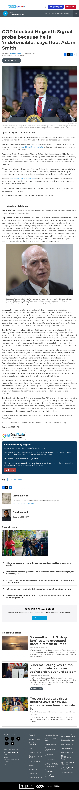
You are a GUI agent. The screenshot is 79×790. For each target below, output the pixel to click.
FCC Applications (66, 748)
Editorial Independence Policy (66, 757)
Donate (71, 7)
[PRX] (40, 786)
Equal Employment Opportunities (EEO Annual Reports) (51, 765)
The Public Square (67, 772)
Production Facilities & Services (67, 763)
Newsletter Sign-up (51, 735)
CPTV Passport (50, 759)
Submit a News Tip (35, 777)
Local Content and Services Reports (67, 768)
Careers (31, 765)
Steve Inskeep (16, 53)
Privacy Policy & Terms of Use (50, 775)
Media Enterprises (35, 761)
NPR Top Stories (15, 480)
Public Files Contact (9, 763)
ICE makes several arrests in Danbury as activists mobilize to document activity (38, 564)
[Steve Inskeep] (6, 498)
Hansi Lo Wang (35, 675)
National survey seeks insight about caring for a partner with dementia (38, 589)
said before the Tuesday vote (22, 179)
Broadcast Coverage (67, 740)
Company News (34, 739)
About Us (32, 735)
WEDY (6, 757)
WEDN (10, 756)
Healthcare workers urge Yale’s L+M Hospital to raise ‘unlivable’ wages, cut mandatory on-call (40, 573)
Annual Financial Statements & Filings (68, 735)
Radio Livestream (51, 744)
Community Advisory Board (36, 756)
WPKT (17, 759)
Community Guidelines (49, 755)
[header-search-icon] (45, 7)
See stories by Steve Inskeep (23, 503)
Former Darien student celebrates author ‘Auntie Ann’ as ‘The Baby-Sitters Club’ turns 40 (40, 581)
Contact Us (33, 769)
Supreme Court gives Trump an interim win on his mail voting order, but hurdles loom (53, 668)
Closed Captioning (67, 744)
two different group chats (32, 147)
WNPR (13, 759)
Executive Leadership (33, 743)
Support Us (33, 773)
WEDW (15, 756)
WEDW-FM (7, 759)
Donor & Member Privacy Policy (51, 770)
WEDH (6, 756)
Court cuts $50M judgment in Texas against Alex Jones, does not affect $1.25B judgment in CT (38, 597)
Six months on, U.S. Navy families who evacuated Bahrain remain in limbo (48, 641)
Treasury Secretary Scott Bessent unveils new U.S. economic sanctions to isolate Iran (52, 703)
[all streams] (76, 13)
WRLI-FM (6, 761)
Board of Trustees (35, 752)
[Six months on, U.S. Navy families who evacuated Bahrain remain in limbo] (15, 643)
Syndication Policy (67, 752)
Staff (30, 748)
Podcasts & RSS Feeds (50, 739)
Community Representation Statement (50, 749)
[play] (5, 13)
